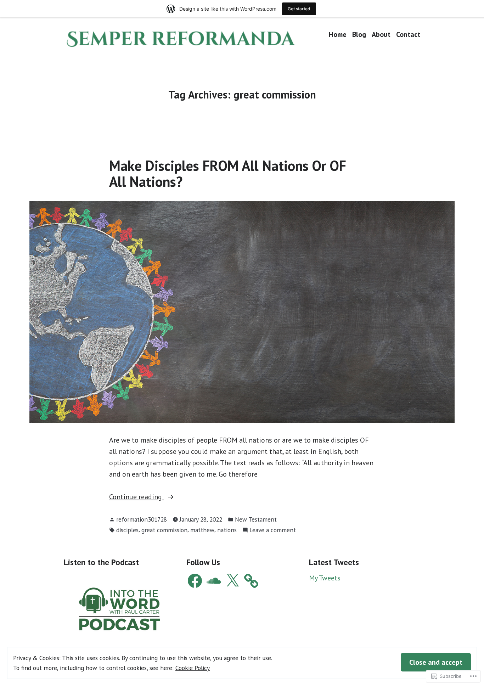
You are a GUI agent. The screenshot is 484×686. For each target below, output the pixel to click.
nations (227, 530)
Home (338, 34)
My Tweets (325, 578)
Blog (359, 34)
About (381, 34)
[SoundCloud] (213, 580)
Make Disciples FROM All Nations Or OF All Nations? (227, 173)
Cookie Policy (192, 668)
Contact (408, 34)
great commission (164, 530)
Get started (299, 8)
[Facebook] (194, 580)
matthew (202, 530)
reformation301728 (141, 519)
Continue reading (136, 497)
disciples (127, 530)
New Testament (256, 519)
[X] (232, 580)
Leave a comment (272, 530)
